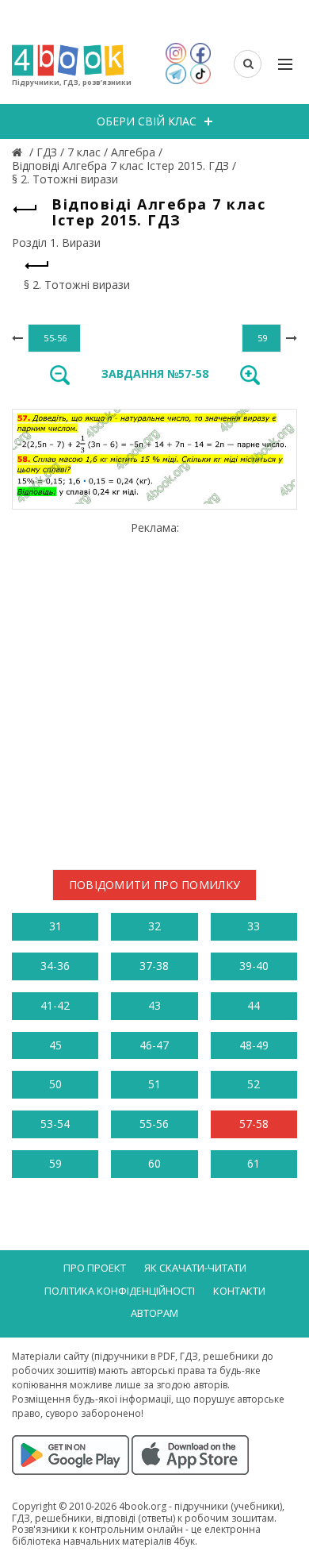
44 (253, 1005)
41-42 (55, 1005)
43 (154, 1005)
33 (253, 925)
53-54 (55, 1123)
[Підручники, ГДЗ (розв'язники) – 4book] (19, 152)
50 (55, 1083)
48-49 (254, 1045)
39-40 (254, 965)
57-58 (254, 1123)
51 (154, 1083)
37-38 (154, 965)
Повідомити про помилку (155, 884)
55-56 (154, 1123)
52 (253, 1083)
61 (253, 1163)
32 (154, 925)
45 (55, 1045)
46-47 (154, 1045)
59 (55, 1163)
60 (154, 1163)
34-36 (55, 965)
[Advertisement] (154, 689)
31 (55, 925)
